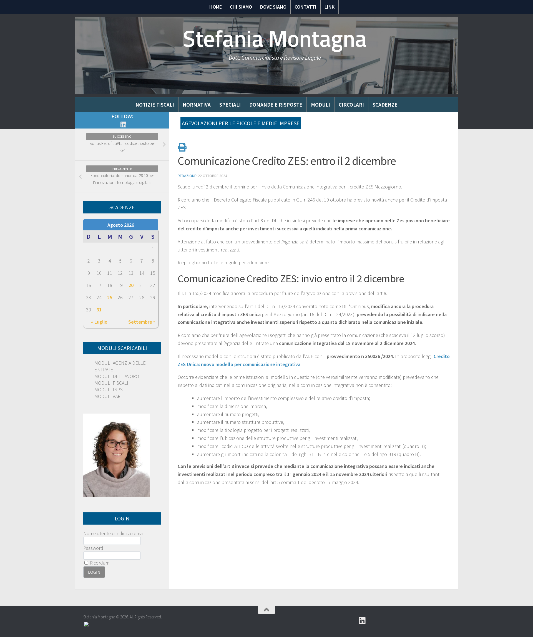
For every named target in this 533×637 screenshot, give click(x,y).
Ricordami (99, 563)
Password (93, 548)
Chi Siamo (241, 7)
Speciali (230, 104)
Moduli (320, 104)
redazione (187, 175)
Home (215, 7)
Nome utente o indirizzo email (114, 533)
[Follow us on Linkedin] (123, 124)
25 (109, 297)
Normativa (197, 104)
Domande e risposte (275, 104)
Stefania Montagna (275, 38)
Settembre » (141, 322)
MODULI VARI (108, 396)
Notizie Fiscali (154, 104)
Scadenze (385, 104)
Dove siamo (273, 7)
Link (330, 7)
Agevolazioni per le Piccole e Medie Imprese (241, 123)
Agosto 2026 (120, 225)
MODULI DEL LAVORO (116, 376)
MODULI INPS (108, 389)
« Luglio (99, 322)
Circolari (351, 104)
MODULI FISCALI (111, 383)
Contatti (305, 7)
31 (99, 309)
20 (131, 285)
